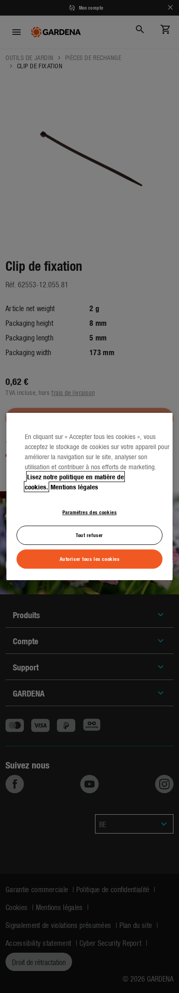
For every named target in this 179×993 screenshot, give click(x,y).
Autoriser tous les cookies (90, 558)
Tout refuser (89, 535)
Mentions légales (74, 486)
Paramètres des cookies (89, 512)
